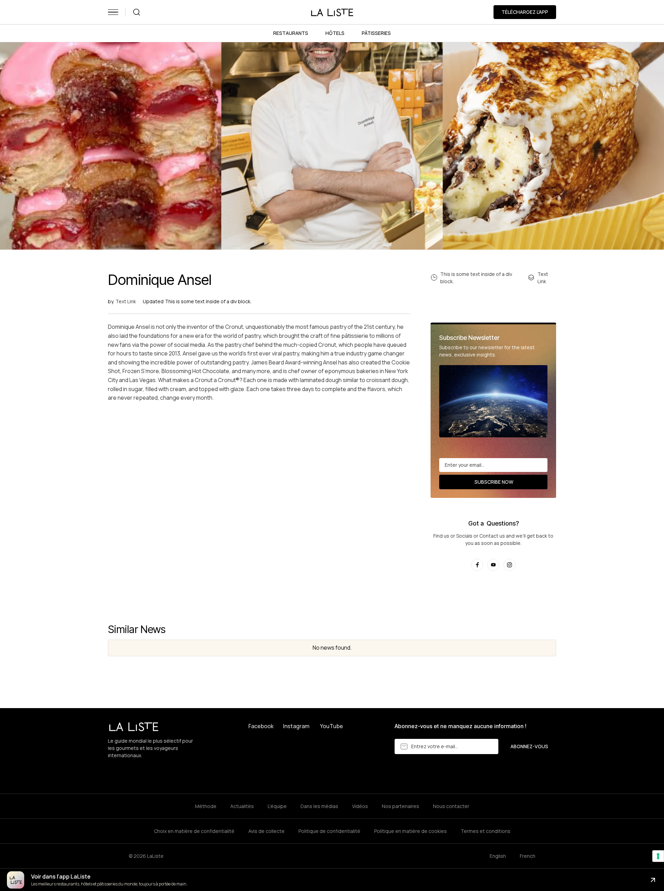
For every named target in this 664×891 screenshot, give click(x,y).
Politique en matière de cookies (410, 831)
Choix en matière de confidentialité (194, 831)
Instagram (296, 726)
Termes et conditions (485, 831)
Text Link (126, 301)
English (498, 856)
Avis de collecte (266, 831)
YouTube (331, 726)
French (527, 856)
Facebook (261, 726)
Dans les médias (319, 806)
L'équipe (277, 806)
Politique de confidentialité (329, 831)
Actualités (242, 806)
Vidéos (360, 806)
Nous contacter (451, 806)
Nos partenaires (400, 806)
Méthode (205, 806)
